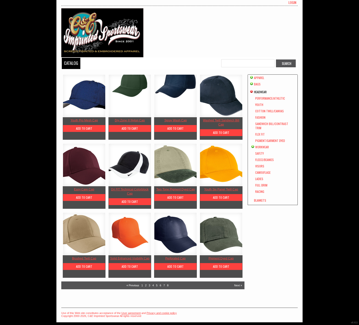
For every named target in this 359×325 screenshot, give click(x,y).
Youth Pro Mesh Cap (84, 120)
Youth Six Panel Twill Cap (221, 189)
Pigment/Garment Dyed (270, 141)
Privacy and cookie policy (162, 313)
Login (292, 2)
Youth (259, 105)
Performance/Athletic (270, 98)
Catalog (71, 63)
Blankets (260, 200)
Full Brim (261, 185)
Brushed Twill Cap (84, 258)
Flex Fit (260, 134)
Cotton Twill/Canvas (269, 111)
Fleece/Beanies (264, 160)
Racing (259, 191)
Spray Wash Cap (175, 120)
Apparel (259, 78)
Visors (259, 166)
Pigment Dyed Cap (221, 258)
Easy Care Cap (84, 189)
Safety (259, 153)
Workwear (262, 147)
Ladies (259, 179)
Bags (257, 84)
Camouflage (263, 172)
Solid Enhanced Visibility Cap (129, 258)
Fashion (260, 117)
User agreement (131, 313)
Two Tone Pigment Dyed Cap (175, 189)
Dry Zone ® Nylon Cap (130, 120)
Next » (238, 285)
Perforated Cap (175, 258)
